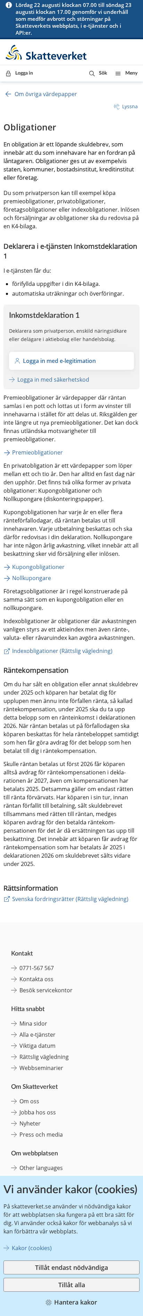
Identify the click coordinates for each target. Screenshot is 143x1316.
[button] (98, 73)
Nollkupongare (31, 578)
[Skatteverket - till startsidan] (46, 52)
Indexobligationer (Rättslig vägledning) (62, 651)
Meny (131, 73)
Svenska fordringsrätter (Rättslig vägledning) (70, 899)
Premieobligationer (37, 452)
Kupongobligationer (38, 567)
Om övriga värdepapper (46, 94)
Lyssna (130, 106)
